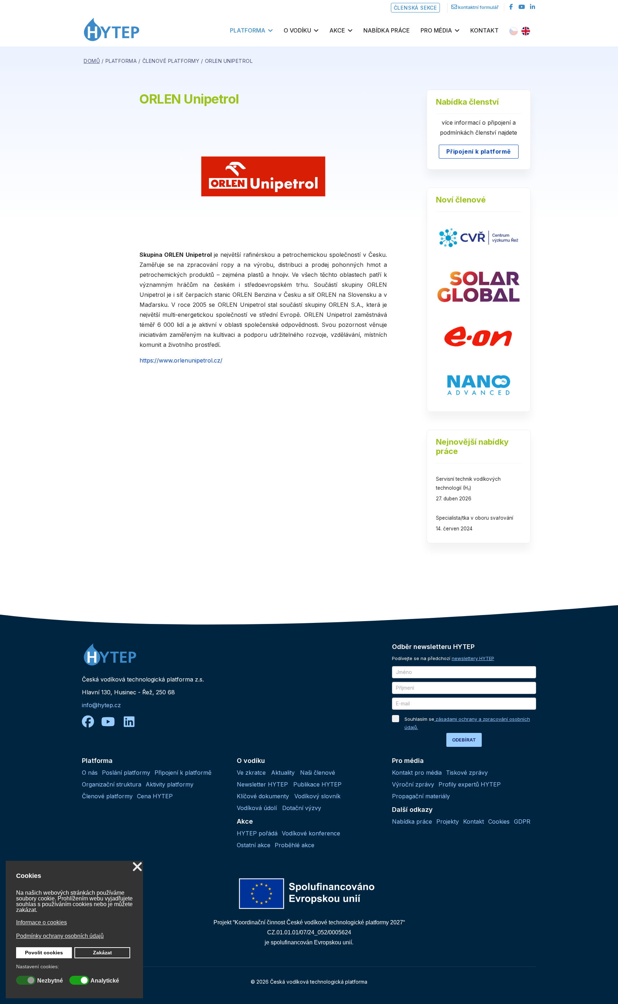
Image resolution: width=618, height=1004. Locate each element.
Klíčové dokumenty (263, 796)
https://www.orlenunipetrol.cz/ (180, 360)
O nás (90, 772)
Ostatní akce (253, 845)
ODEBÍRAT (464, 740)
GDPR (522, 821)
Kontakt (484, 30)
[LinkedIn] (532, 6)
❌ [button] (137, 867)
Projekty (447, 821)
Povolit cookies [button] (44, 952)
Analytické (104, 981)
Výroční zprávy (413, 784)
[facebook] (511, 6)
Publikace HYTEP (317, 784)
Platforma (247, 30)
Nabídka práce (386, 30)
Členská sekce (415, 8)
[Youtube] (521, 6)
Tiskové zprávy (467, 772)
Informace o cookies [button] (41, 922)
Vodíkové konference (311, 833)
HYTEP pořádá (257, 833)
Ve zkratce (251, 772)
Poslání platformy (126, 772)
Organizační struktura (111, 784)
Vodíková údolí (257, 807)
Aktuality (283, 772)
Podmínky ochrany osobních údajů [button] (60, 936)
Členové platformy (107, 796)
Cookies (499, 821)
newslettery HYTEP (473, 658)
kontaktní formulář (478, 7)
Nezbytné (50, 981)
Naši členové (317, 772)
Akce (337, 30)
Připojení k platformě (478, 151)
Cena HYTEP (155, 796)
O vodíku (297, 30)
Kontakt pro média (417, 772)
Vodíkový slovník (317, 796)
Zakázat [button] (102, 952)
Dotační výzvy (301, 807)
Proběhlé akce (294, 845)
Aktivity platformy (169, 784)
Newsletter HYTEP (262, 784)
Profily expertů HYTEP (469, 784)
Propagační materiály (421, 796)
